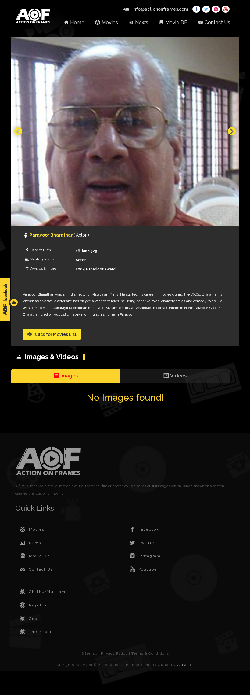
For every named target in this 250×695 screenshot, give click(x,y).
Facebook (149, 529)
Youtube (148, 569)
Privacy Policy (114, 653)
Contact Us (217, 22)
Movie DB (176, 22)
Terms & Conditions (150, 653)
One (33, 618)
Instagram (150, 556)
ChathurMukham (47, 592)
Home (77, 22)
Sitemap (89, 653)
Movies (110, 22)
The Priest (40, 632)
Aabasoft (185, 665)
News (141, 22)
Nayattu (38, 605)
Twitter (147, 543)
